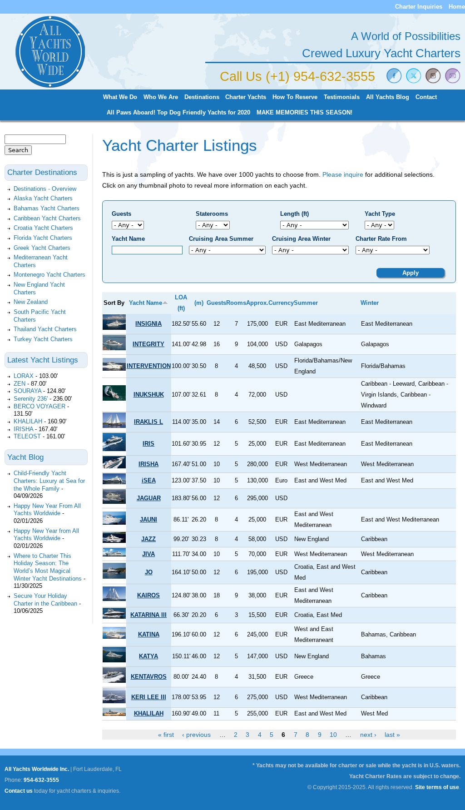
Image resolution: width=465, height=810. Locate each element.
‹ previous (196, 734)
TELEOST (27, 436)
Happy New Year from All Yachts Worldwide (46, 534)
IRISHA (148, 464)
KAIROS (148, 595)
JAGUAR (149, 498)
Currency (281, 302)
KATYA (148, 656)
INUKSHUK (149, 394)
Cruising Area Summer (221, 238)
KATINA (148, 634)
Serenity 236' (31, 398)
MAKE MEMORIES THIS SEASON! (304, 112)
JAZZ (148, 539)
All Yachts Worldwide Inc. (37, 769)
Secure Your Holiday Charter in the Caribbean (45, 599)
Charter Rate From (381, 238)
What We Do (120, 97)
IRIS (148, 443)
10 (333, 734)
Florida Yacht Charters (43, 237)
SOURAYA (27, 391)
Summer (306, 302)
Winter (370, 302)
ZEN (19, 383)
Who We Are (160, 97)
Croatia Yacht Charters (43, 227)
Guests (121, 213)
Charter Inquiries (418, 6)
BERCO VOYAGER (39, 406)
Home (457, 6)
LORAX (24, 376)
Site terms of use (437, 787)
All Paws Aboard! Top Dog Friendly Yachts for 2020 (178, 112)
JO (149, 572)
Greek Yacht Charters (42, 247)
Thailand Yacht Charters (45, 329)
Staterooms (212, 213)
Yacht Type (380, 213)
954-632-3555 (41, 780)
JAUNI (148, 519)
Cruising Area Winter (301, 238)
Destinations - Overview (45, 188)
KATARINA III (148, 614)
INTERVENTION (149, 366)
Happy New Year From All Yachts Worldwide (47, 509)
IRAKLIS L (148, 421)
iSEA (149, 480)
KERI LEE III (148, 697)
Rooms (236, 302)
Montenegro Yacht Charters (49, 274)
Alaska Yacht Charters (43, 198)
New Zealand (31, 301)
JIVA (148, 554)
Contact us (19, 791)
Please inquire (342, 174)
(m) (198, 302)
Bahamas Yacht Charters (46, 208)
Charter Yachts (245, 97)
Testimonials (342, 97)
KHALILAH (148, 713)
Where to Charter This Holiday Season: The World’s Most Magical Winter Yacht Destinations (48, 567)
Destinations (201, 97)
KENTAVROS (149, 676)
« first (166, 734)
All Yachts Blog (387, 97)
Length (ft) (294, 213)
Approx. (257, 302)
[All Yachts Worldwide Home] (50, 86)
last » (392, 734)
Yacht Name (128, 238)
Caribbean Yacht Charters (47, 218)
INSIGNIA (148, 323)
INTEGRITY (148, 344)
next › (368, 734)
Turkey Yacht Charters (43, 339)
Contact (426, 97)
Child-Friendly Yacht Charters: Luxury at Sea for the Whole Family (49, 481)
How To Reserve (294, 97)
